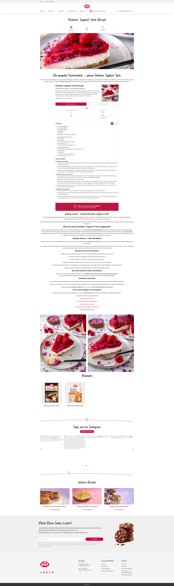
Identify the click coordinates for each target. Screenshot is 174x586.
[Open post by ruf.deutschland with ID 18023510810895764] (122, 449)
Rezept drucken (71, 104)
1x (112, 123)
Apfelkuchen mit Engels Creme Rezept (87, 506)
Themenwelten (71, 11)
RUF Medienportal (105, 568)
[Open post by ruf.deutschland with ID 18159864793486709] (75, 449)
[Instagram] (41, 572)
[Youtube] (52, 572)
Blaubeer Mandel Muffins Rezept (119, 506)
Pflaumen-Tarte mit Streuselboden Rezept (55, 506)
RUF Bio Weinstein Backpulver (75, 405)
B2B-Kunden (104, 566)
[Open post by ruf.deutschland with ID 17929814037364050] (98, 449)
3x (117, 123)
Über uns (82, 11)
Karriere (103, 564)
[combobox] (125, 11)
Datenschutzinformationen (45, 546)
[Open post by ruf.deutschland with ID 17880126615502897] (52, 449)
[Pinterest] (47, 572)
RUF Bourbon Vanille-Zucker (51, 405)
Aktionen (61, 11)
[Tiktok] (49, 572)
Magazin (50, 11)
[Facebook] (44, 572)
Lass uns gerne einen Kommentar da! (87, 207)
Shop (41, 1)
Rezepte (42, 11)
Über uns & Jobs (50, 1)
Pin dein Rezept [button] (103, 104)
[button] (56, 98)
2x (114, 123)
